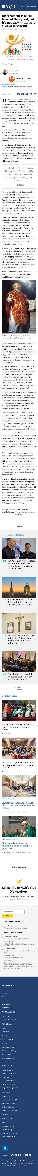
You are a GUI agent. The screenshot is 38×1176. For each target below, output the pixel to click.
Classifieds (6, 1028)
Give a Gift (5, 1077)
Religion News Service (21, 812)
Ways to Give (6, 1054)
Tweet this (20, 185)
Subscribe (33, 6)
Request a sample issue (10, 1088)
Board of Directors (8, 1137)
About (4, 1123)
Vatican (4, 839)
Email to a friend (30, 94)
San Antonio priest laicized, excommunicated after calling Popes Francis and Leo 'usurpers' (21, 565)
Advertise (5, 1035)
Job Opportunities (8, 1103)
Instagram (26, 1155)
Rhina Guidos (8, 733)
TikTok (30, 1155)
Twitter (16, 1155)
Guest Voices (14, 29)
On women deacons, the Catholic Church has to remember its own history (18, 805)
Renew (27, 6)
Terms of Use (18, 1161)
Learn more (29, 86)
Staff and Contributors (10, 1133)
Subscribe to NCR (8, 1070)
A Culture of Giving (9, 1051)
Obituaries (6, 1032)
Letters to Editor (8, 1107)
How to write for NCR (9, 1100)
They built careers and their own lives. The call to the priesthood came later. (21, 677)
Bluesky (12, 1155)
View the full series (28, 512)
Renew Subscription (9, 1074)
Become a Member (8, 1047)
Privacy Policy (7, 1130)
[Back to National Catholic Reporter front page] (10, 7)
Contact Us (6, 1096)
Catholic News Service (22, 852)
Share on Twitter (26, 94)
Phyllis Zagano (9, 812)
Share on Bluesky (18, 94)
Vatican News (12, 839)
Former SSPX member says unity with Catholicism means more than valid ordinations (20, 639)
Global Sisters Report (9, 1020)
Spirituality (6, 1004)
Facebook (19, 1155)
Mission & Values (8, 1126)
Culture (4, 997)
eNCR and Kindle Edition (11, 1084)
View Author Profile (14, 73)
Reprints (5, 1114)
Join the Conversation (9, 85)
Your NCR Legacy (8, 1058)
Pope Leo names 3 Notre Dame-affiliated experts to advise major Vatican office (20, 602)
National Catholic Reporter (5, 1148)
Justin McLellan (9, 852)
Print (35, 94)
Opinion (4, 29)
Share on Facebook (22, 94)
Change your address (9, 1110)
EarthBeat (5, 1016)
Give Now (5, 1044)
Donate (22, 6)
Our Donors (6, 1061)
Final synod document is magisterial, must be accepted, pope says (17, 846)
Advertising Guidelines (8, 1161)
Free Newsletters (8, 1081)
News (4, 990)
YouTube (23, 1155)
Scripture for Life (8, 1007)
